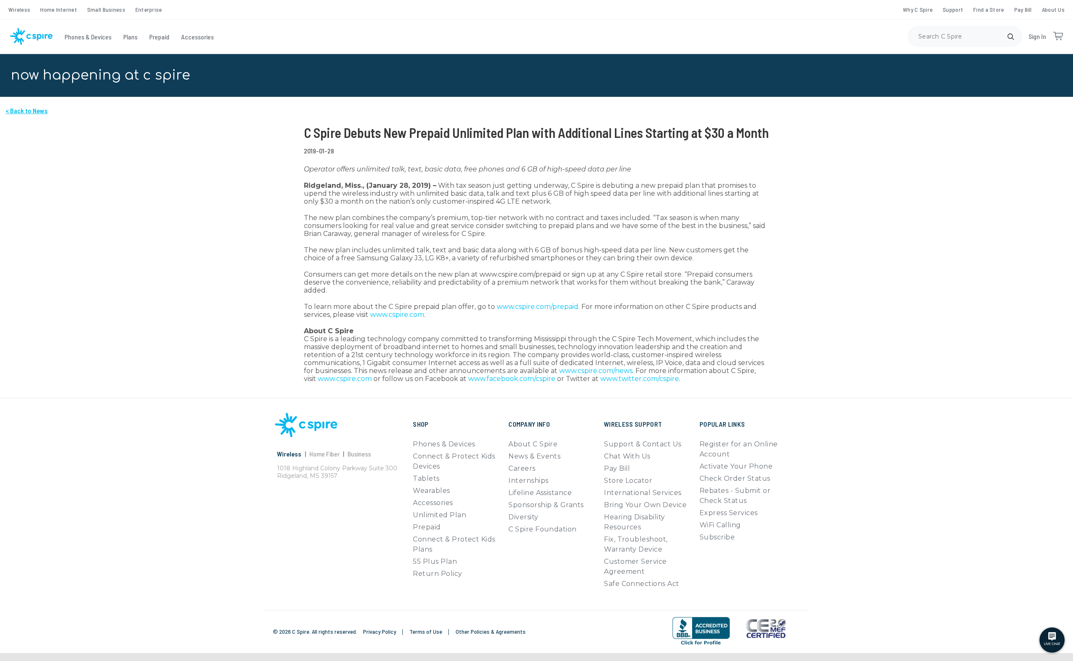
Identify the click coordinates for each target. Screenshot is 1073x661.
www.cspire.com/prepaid (537, 307)
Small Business (106, 9)
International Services (643, 493)
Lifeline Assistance (540, 493)
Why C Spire (918, 9)
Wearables (431, 491)
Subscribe (717, 537)
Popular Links (722, 424)
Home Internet (58, 9)
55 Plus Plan (435, 561)
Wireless (19, 9)
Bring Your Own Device (645, 505)
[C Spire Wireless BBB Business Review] (701, 631)
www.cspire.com (397, 315)
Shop (420, 424)
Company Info (529, 424)
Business (359, 454)
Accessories (197, 37)
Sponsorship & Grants (546, 505)
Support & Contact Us (643, 444)
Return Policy (437, 574)
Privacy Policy (380, 631)
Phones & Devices (88, 37)
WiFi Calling (720, 525)
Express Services (729, 513)
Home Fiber (324, 454)
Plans (130, 37)
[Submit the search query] (1010, 36)
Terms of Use (426, 631)
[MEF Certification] (766, 628)
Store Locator (628, 481)
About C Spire (532, 444)
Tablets (426, 478)
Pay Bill (1023, 9)
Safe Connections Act (641, 584)
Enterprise (148, 9)
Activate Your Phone (736, 466)
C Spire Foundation (542, 529)
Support (953, 9)
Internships (528, 481)
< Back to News (26, 110)
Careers (521, 468)
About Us (1053, 9)
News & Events (534, 456)
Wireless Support (633, 424)
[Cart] (1058, 36)
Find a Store (988, 9)
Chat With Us (627, 456)
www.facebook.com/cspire (511, 379)
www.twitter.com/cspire (639, 379)
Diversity (523, 517)
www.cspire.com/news (595, 371)
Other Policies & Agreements (491, 631)
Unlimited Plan (439, 515)
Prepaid (159, 37)
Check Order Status (735, 478)
